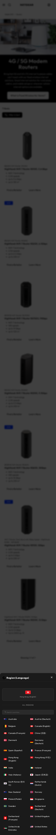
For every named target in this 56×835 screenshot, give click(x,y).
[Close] (51, 677)
